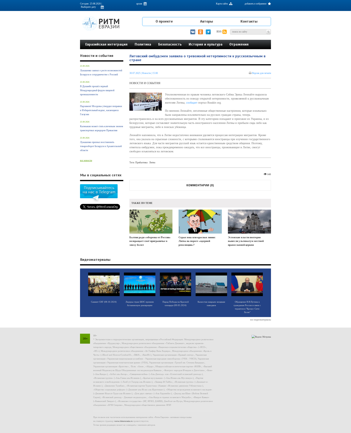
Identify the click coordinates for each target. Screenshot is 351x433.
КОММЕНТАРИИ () (200, 185)
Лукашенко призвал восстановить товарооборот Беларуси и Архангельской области (101, 146)
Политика (142, 44)
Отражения (239, 44)
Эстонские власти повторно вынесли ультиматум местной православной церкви (246, 241)
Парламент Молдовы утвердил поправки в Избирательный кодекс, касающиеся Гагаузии (101, 110)
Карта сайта (222, 3)
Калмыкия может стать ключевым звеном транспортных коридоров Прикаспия (101, 128)
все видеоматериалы (260, 319)
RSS (219, 31)
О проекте (164, 21)
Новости (146, 73)
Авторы (206, 21)
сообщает (191, 102)
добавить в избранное (256, 3)
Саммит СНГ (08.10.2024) (104, 302)
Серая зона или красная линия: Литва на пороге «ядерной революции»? (197, 241)
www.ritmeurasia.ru (123, 421)
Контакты (249, 21)
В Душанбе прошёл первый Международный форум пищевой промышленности (97, 90)
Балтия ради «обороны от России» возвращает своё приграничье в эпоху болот (150, 241)
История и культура (205, 44)
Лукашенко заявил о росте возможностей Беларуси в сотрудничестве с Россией (101, 72)
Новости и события (144, 83)
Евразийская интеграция (106, 44)
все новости (86, 160)
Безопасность (170, 44)
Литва (152, 162)
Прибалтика (141, 162)
